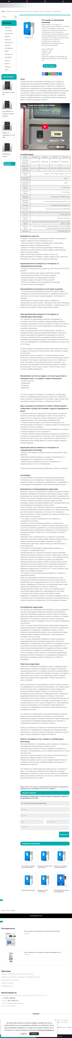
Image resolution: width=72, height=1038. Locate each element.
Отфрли (23, 1034)
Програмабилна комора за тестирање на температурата (61, 891)
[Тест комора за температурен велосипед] (28, 28)
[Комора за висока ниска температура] (45, 855)
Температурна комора (28, 890)
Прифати (34, 1034)
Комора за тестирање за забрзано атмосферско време (9, 45)
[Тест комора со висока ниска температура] (28, 855)
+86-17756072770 (12, 1000)
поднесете (64, 834)
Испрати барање (49, 66)
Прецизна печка (8, 68)
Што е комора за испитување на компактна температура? (42, 931)
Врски (69, 1027)
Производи (9, 11)
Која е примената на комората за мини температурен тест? (42, 952)
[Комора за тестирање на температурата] (61, 855)
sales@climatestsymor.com (15, 1003)
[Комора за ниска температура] (45, 880)
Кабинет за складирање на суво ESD (8, 135)
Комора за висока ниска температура (45, 866)
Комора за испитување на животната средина (25, 11)
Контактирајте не (58, 1027)
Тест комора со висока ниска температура (28, 866)
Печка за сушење (7, 62)
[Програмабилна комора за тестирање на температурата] (61, 880)
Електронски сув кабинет (8, 56)
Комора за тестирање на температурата (50, 11)
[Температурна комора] (28, 880)
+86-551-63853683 (9, 998)
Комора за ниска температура (43, 890)
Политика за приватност (45, 1030)
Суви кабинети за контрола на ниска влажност (8, 114)
